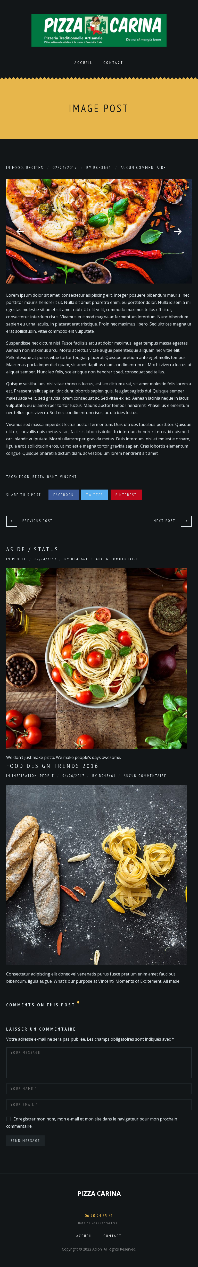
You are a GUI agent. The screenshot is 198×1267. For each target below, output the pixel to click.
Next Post (165, 520)
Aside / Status (32, 549)
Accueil (84, 62)
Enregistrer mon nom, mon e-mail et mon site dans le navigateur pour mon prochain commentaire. (91, 1122)
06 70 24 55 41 (99, 1215)
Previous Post (37, 520)
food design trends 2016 (52, 766)
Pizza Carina (99, 1193)
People (19, 559)
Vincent (68, 476)
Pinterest (126, 494)
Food (17, 167)
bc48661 (102, 167)
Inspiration (24, 775)
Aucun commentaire (143, 167)
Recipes (35, 167)
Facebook (63, 494)
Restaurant (44, 476)
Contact (113, 62)
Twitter (94, 494)
